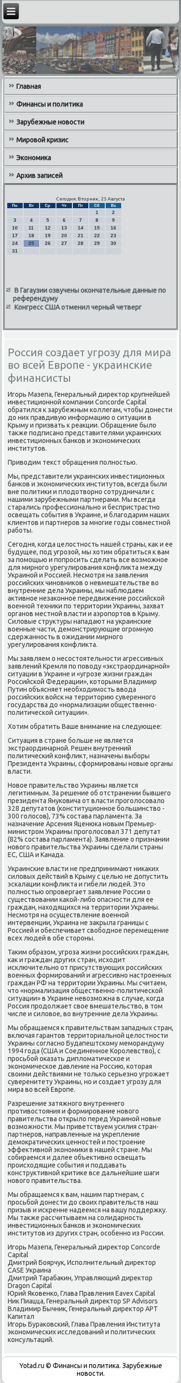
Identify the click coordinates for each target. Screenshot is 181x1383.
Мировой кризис (42, 140)
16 (113, 227)
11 (31, 227)
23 (113, 235)
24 (15, 243)
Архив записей (39, 175)
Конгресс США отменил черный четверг (78, 307)
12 (48, 227)
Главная (28, 86)
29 (97, 243)
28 (81, 243)
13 (64, 227)
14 (81, 227)
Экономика (33, 157)
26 (48, 243)
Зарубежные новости (50, 122)
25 (31, 243)
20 (64, 235)
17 (15, 235)
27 (64, 243)
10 (15, 227)
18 (31, 235)
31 (15, 251)
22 (97, 235)
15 (97, 227)
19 (48, 235)
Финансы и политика (49, 104)
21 (81, 235)
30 (113, 243)
